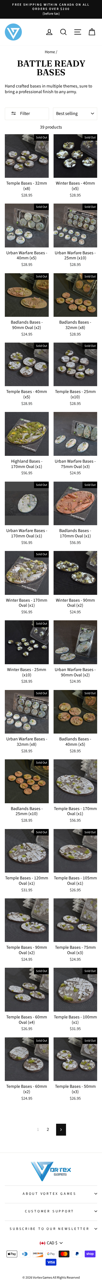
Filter (24, 113)
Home (50, 52)
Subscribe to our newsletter (49, 1228)
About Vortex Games (49, 1193)
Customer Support (49, 1211)
